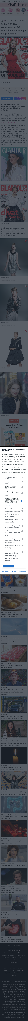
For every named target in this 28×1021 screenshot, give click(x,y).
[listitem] (14, 478)
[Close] (24, 449)
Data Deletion (5, 571)
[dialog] (14, 511)
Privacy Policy (22, 571)
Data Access (14, 571)
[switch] (22, 481)
